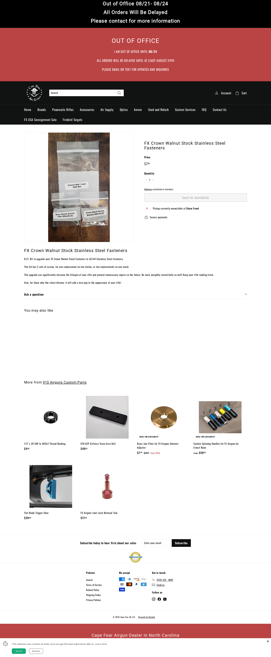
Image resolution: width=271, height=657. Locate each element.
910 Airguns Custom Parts (65, 382)
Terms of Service (94, 585)
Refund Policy (92, 590)
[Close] (267, 641)
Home (27, 109)
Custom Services (185, 109)
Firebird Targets (72, 119)
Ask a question (34, 294)
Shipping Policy (93, 595)
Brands (41, 109)
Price (147, 157)
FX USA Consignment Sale (40, 119)
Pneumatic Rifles (63, 109)
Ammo (138, 109)
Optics (124, 109)
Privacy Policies (93, 600)
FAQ (204, 109)
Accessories (87, 109)
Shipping (148, 189)
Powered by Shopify (146, 617)
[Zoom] (79, 187)
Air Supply (107, 109)
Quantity (149, 173)
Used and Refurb (158, 109)
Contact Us (219, 109)
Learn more (101, 644)
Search (89, 580)
